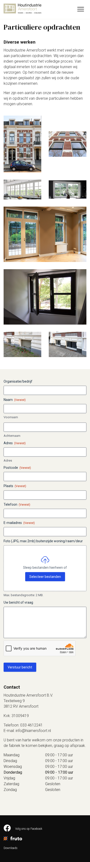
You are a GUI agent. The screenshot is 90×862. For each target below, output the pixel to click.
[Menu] (80, 10)
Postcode (17, 468)
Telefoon (17, 504)
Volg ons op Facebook (28, 828)
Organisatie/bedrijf (18, 381)
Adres (8, 460)
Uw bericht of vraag (18, 602)
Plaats (15, 486)
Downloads (11, 848)
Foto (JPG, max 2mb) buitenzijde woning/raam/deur (43, 541)
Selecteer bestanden (45, 577)
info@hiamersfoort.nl (33, 730)
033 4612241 (31, 725)
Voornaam (11, 417)
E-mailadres (19, 523)
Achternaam (12, 436)
